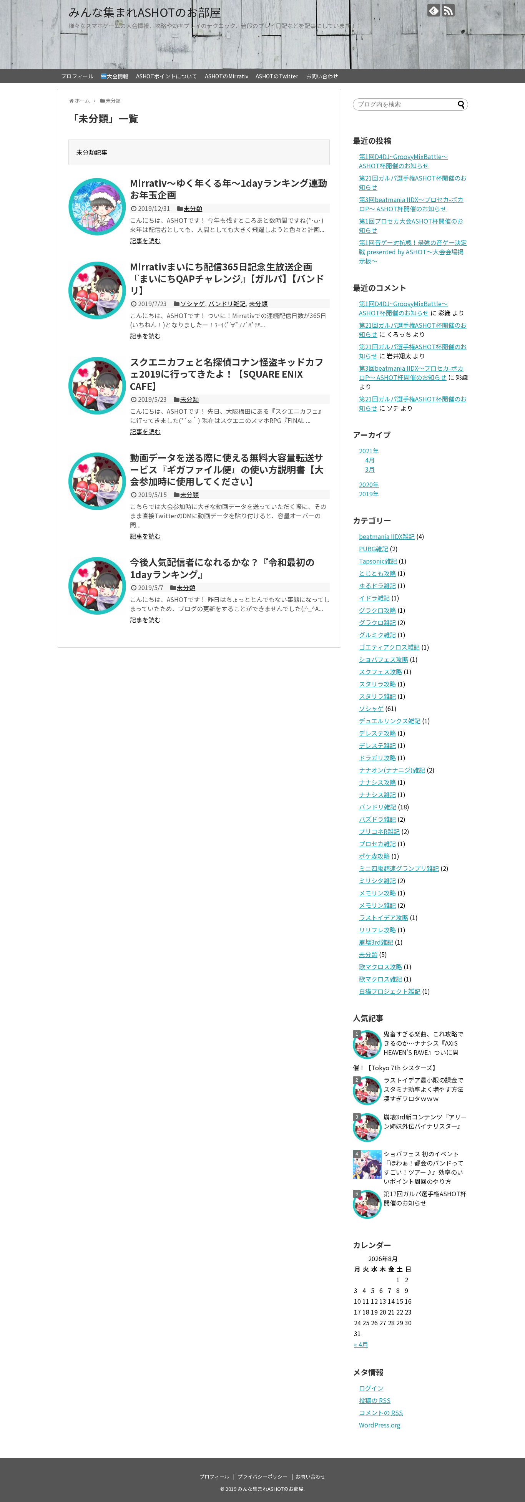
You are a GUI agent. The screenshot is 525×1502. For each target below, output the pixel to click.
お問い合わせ (322, 76)
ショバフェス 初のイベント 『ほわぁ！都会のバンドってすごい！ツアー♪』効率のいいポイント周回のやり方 (424, 1167)
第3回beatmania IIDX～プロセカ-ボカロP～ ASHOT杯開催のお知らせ (411, 204)
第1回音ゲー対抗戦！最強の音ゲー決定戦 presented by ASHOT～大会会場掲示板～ (413, 251)
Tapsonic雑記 (378, 560)
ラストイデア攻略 (383, 917)
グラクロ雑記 (377, 622)
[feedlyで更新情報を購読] (433, 10)
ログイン (371, 1388)
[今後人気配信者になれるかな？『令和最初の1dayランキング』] (97, 586)
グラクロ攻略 (377, 610)
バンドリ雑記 (227, 303)
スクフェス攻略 (380, 671)
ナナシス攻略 (377, 782)
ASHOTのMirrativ (226, 76)
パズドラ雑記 (377, 819)
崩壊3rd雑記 (376, 942)
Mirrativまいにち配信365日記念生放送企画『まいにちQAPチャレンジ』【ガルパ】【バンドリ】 (227, 278)
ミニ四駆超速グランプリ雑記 (399, 868)
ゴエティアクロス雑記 (389, 647)
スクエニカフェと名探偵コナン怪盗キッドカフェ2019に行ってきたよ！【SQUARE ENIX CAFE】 (227, 373)
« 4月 (361, 1344)
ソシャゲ (192, 303)
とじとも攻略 (377, 573)
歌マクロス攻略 (380, 966)
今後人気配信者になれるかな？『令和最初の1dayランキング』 (222, 567)
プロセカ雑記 (377, 843)
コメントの (381, 1412)
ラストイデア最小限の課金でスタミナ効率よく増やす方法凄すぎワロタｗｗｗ (424, 1089)
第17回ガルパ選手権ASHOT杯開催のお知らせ (425, 1198)
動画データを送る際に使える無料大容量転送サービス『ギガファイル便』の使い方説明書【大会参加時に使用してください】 (227, 469)
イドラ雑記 (374, 597)
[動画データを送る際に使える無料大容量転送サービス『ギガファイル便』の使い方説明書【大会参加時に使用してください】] (97, 481)
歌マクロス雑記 (380, 978)
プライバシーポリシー (262, 1476)
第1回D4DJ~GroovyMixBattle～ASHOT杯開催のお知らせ (403, 161)
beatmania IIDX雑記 (387, 536)
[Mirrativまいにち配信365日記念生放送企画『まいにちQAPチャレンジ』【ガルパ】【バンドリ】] (97, 290)
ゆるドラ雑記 (377, 585)
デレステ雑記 (377, 745)
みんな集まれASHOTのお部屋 (144, 11)
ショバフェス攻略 (383, 659)
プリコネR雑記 (379, 831)
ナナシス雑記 (377, 794)
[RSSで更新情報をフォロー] (448, 10)
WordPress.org (379, 1424)
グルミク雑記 (377, 634)
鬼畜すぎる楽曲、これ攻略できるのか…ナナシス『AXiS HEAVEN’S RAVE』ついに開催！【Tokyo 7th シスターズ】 (408, 1050)
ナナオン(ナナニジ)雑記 (392, 769)
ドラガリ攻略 (377, 757)
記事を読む (145, 240)
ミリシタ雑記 (377, 880)
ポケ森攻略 (374, 855)
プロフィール (77, 76)
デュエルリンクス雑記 (389, 720)
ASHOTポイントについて (166, 76)
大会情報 (117, 76)
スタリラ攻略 (377, 683)
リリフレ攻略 (377, 929)
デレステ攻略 (377, 733)
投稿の (374, 1400)
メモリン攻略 (377, 892)
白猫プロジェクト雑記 (389, 991)
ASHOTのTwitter (277, 76)
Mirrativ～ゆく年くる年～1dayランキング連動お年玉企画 (228, 188)
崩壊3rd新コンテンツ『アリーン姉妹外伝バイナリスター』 (425, 1121)
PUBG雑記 (373, 548)
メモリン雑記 (377, 905)
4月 (370, 459)
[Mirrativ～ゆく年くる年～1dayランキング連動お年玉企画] (97, 206)
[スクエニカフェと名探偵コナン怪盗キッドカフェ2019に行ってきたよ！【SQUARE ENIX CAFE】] (97, 385)
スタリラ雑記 (377, 696)
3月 (370, 469)
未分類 (193, 208)
